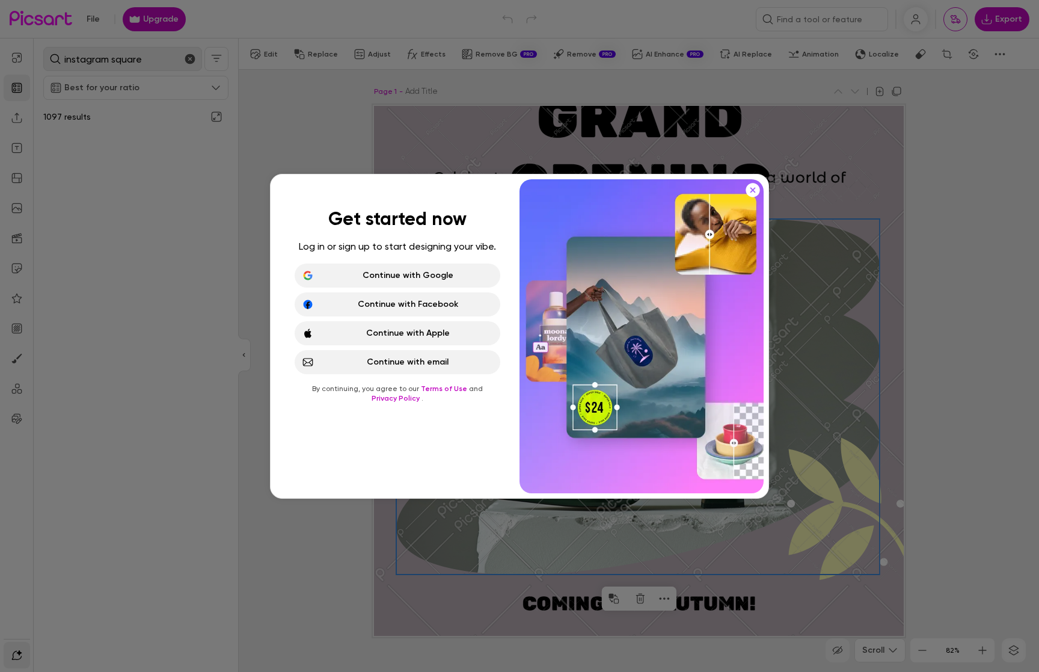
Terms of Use (445, 388)
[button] (519, 336)
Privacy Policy (396, 398)
